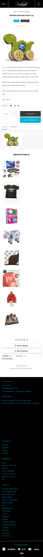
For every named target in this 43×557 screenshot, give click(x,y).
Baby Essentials (7, 497)
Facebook (5, 445)
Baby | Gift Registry (8, 471)
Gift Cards (5, 530)
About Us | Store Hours (9, 465)
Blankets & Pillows (7, 508)
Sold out (30, 114)
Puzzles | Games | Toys (9, 500)
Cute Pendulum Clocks (9, 492)
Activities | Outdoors (8, 522)
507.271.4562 (6, 385)
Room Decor (6, 536)
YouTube (5, 453)
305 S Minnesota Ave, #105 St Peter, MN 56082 (16, 391)
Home (4, 463)
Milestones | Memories (9, 525)
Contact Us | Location (9, 474)
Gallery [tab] (4, 127)
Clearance (5, 528)
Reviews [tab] (14, 127)
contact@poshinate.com (9, 388)
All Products (6, 533)
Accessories (6, 516)
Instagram (5, 448)
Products (5, 468)
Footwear (5, 519)
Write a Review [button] (22, 346)
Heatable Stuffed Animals (10, 489)
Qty (6, 114)
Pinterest (5, 450)
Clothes (4, 514)
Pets (3, 505)
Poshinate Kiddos (22, 544)
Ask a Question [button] (22, 351)
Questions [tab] (19, 356)
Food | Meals (6, 511)
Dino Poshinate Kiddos (21, 12)
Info (3, 479)
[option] (21, 47)
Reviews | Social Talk (8, 476)
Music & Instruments (8, 494)
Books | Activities (7, 503)
